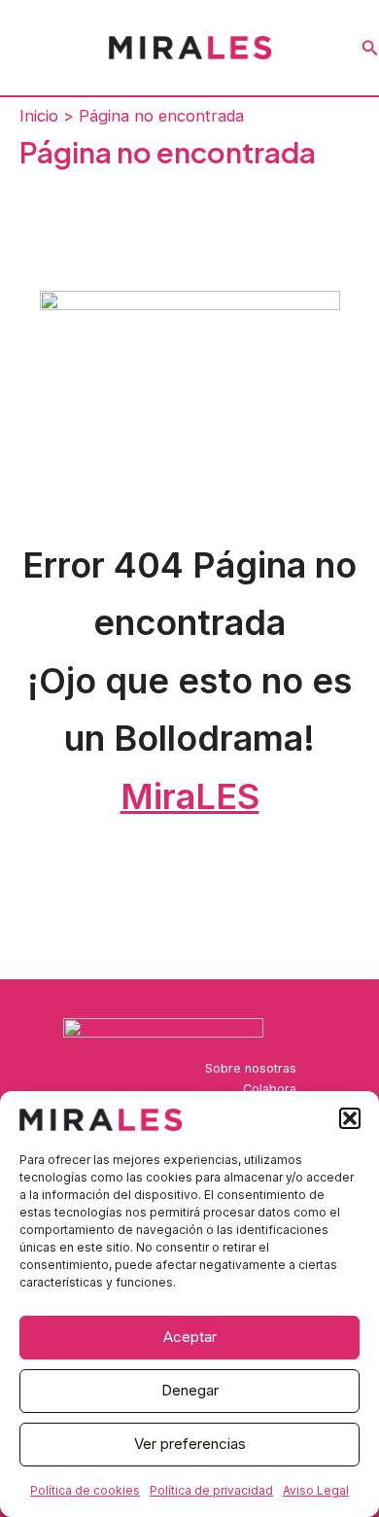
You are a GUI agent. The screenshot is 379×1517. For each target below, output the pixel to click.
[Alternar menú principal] (22, 48)
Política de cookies (85, 1490)
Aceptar (190, 1336)
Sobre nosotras (250, 1068)
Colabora (269, 1088)
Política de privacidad (211, 1490)
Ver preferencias (190, 1443)
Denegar (190, 1390)
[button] (350, 1118)
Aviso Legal (316, 1490)
